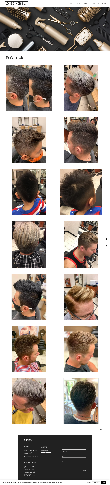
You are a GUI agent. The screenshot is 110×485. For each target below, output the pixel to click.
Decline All (96, 482)
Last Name (64, 451)
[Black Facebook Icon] (106, 239)
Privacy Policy (59, 482)
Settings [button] (89, 482)
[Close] (108, 482)
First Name (64, 446)
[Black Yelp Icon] (106, 246)
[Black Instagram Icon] (106, 242)
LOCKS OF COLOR (14, 3)
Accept (103, 482)
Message (64, 461)
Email (63, 456)
